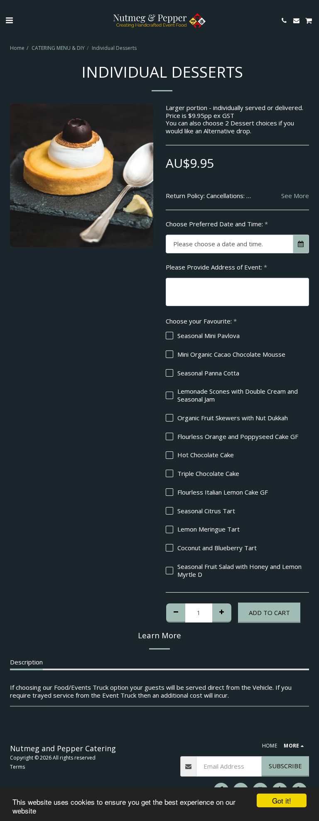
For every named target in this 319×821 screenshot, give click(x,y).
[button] (9, 20)
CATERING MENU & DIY (58, 47)
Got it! (281, 800)
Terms (17, 766)
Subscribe (285, 766)
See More (295, 196)
